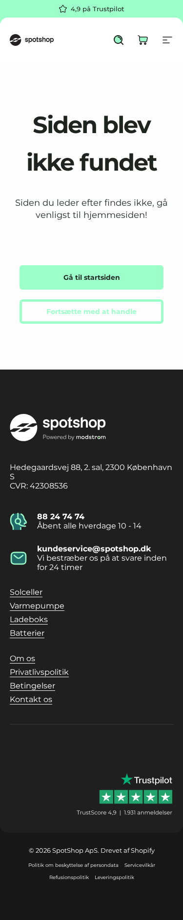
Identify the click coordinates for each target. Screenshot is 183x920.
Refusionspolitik (69, 877)
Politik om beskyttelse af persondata (73, 865)
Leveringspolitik (114, 877)
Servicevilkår (139, 865)
